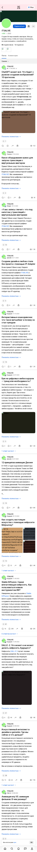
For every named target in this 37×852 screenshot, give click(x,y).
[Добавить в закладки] (7, 145)
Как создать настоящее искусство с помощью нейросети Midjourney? (18, 522)
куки (14, 842)
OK (31, 842)
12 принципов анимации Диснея (17, 462)
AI (7, 68)
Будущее (9, 313)
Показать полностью (10, 136)
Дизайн (9, 258)
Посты (4, 56)
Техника (9, 154)
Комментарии (13, 56)
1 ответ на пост (8, 451)
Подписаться (19, 26)
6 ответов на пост (9, 634)
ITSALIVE (10, 66)
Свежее (4, 61)
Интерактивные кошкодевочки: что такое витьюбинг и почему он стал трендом (18, 320)
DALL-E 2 (14, 651)
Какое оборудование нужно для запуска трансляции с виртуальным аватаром (17, 160)
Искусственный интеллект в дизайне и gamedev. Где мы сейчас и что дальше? (15, 732)
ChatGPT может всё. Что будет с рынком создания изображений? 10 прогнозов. (18, 75)
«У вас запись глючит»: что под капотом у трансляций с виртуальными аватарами (17, 212)
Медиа (9, 206)
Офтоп (9, 793)
